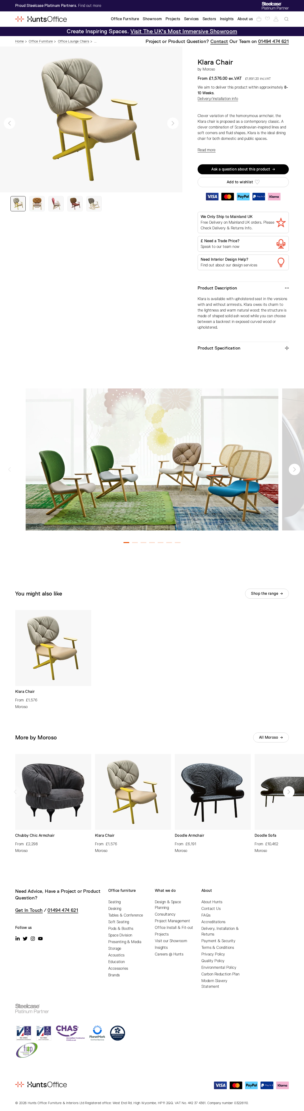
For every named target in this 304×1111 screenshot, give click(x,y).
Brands (114, 975)
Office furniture (122, 891)
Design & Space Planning (168, 905)
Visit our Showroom (171, 941)
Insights (161, 948)
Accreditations (213, 922)
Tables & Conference (125, 915)
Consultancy (165, 914)
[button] (9, 123)
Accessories (118, 968)
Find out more (89, 6)
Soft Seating (118, 922)
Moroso (209, 69)
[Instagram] (32, 938)
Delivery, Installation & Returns (220, 931)
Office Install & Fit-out (174, 928)
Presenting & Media (124, 942)
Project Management (172, 921)
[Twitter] (25, 938)
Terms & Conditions (217, 948)
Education (116, 962)
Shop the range (264, 593)
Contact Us (211, 909)
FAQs (206, 915)
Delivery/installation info (218, 99)
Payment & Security (218, 941)
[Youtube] (40, 938)
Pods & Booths (120, 929)
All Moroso (268, 737)
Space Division (120, 935)
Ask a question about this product (240, 169)
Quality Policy (213, 961)
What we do (165, 891)
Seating (114, 902)
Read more (207, 150)
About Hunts (211, 902)
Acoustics (116, 955)
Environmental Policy (218, 967)
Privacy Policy (213, 954)
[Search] (286, 19)
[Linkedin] (17, 938)
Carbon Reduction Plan (220, 974)
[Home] (41, 19)
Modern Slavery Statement (214, 984)
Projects (162, 934)
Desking (114, 909)
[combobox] (286, 19)
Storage (114, 948)
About (206, 891)
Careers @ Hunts (169, 954)
